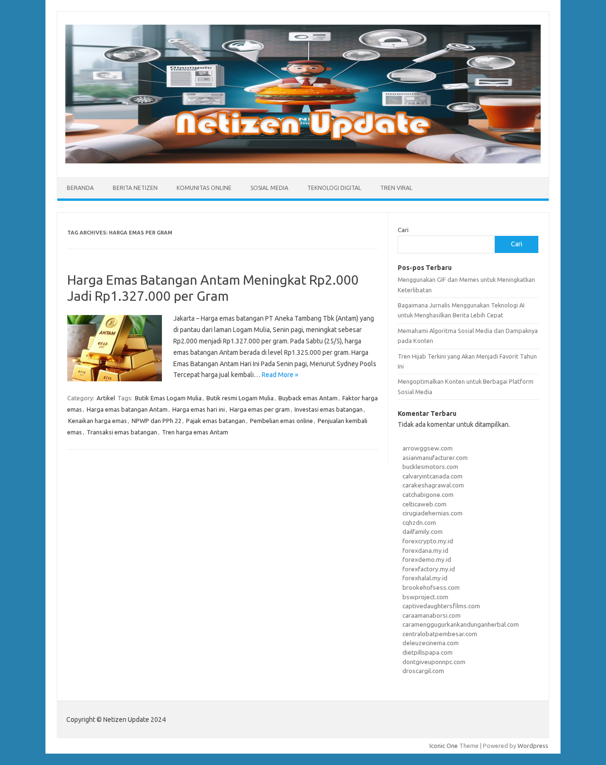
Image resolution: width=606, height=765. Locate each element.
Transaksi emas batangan (122, 432)
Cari (403, 229)
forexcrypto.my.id (427, 541)
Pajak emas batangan (215, 420)
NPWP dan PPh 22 (156, 420)
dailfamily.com (422, 531)
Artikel (106, 398)
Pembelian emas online (281, 420)
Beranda (80, 188)
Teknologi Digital (334, 188)
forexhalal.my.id (424, 578)
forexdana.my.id (425, 550)
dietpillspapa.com (427, 652)
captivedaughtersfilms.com (441, 606)
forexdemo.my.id (426, 559)
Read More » (280, 374)
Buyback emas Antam (308, 398)
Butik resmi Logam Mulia (240, 398)
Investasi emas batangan (328, 409)
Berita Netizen (135, 188)
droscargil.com (423, 671)
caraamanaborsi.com (431, 615)
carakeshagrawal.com (433, 485)
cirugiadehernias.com (432, 513)
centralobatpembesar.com (439, 634)
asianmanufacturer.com (435, 457)
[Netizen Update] (303, 161)
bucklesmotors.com (430, 466)
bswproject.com (425, 597)
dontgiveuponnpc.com (433, 662)
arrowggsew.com (427, 448)
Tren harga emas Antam (195, 432)
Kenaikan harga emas (97, 420)
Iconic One (443, 745)
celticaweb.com (424, 504)
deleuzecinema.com (430, 643)
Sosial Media (269, 188)
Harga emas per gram (260, 409)
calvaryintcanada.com (432, 476)
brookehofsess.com (431, 587)
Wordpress (532, 745)
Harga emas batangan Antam (127, 409)
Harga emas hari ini (198, 409)
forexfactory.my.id (428, 569)
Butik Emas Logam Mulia (168, 398)
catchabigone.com (428, 494)
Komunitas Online (204, 188)
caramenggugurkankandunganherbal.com (460, 624)
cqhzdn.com (419, 522)
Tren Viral (396, 188)
